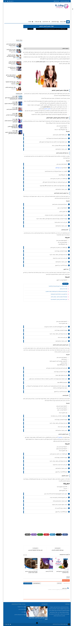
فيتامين (60, 437)
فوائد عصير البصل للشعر (11, 87)
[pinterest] (7, 1)
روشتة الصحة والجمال (56, 624)
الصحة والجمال (54, 21)
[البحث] (5, 1)
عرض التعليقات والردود (27, 583)
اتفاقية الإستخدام (21, 609)
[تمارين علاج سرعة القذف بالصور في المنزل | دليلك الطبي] (20, 132)
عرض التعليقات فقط (36, 583)
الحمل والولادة (37, 21)
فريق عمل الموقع (56, 1)
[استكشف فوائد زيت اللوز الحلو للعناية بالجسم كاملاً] (18, 76)
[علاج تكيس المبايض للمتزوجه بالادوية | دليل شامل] (18, 56)
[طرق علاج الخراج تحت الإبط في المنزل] (20, 115)
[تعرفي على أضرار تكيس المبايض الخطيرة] (18, 51)
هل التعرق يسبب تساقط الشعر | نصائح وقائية (59, 294)
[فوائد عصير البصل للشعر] (18, 89)
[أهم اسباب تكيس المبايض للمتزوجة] (18, 63)
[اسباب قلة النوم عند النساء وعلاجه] (18, 69)
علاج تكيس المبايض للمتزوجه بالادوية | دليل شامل (11, 56)
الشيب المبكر (47, 108)
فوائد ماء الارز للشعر (49, 571)
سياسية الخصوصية (21, 606)
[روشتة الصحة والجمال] (62, 6)
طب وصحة (62, 21)
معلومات (30, 21)
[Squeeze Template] (69, 624)
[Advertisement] (24, 11)
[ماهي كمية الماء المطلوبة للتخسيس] (18, 83)
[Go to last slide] (26, 555)
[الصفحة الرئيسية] (68, 21)
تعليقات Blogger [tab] (66, 580)
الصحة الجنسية (45, 21)
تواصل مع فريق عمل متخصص (64, 1)
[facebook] (13, 1)
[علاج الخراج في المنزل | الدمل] (20, 109)
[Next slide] (24, 555)
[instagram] (9, 1)
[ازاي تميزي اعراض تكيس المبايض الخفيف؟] (18, 45)
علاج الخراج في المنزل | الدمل (12, 109)
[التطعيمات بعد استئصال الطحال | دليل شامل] (20, 121)
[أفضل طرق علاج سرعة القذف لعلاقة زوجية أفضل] (37, 611)
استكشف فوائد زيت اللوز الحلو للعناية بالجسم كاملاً (11, 76)
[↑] (37, 623)
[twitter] (11, 1)
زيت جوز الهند (58, 167)
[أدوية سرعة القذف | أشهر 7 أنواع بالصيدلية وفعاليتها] (20, 98)
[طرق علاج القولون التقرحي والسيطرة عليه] (20, 126)
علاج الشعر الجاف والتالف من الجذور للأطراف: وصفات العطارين (56, 291)
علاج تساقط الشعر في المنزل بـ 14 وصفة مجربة (59, 299)
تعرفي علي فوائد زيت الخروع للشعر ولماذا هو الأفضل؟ (58, 286)
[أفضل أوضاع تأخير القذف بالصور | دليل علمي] (20, 104)
